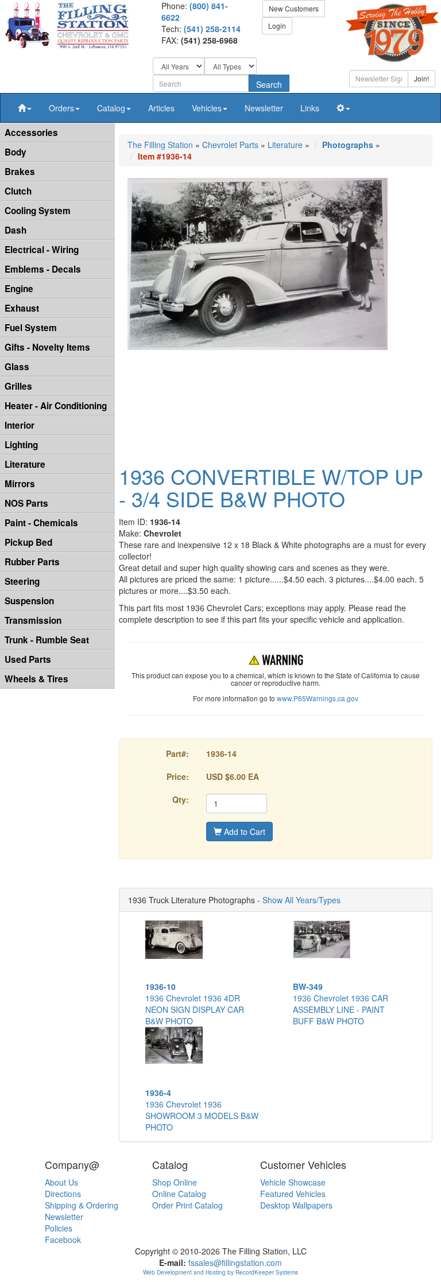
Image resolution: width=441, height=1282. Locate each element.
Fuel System (31, 327)
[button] (24, 108)
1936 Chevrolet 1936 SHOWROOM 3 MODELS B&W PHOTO (201, 1110)
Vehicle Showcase (293, 1182)
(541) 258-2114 (212, 28)
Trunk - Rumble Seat (47, 640)
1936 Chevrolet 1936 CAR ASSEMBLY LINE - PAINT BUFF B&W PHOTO (340, 1004)
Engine (19, 288)
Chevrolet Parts (230, 144)
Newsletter (264, 108)
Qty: (180, 799)
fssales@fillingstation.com (235, 1262)
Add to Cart (243, 831)
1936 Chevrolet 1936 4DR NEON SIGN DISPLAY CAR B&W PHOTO (194, 1004)
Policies (58, 1228)
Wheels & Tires (36, 679)
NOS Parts (26, 503)
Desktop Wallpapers (296, 1205)
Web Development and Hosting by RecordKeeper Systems (220, 1272)
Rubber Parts (32, 561)
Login (277, 25)
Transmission (33, 620)
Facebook (63, 1239)
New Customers (294, 8)
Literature (25, 464)
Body (15, 152)
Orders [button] (61, 108)
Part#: (177, 753)
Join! (421, 78)
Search (269, 84)
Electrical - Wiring (42, 249)
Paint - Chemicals (41, 522)
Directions (63, 1193)
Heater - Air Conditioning (56, 405)
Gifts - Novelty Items (47, 347)
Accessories (31, 132)
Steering (22, 581)
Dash (15, 230)
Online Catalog (179, 1193)
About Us (61, 1182)
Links (309, 108)
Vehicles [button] (207, 108)
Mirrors (20, 483)
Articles (161, 108)
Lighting (21, 444)
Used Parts (28, 659)
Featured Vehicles (293, 1193)
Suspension (29, 601)
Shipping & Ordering (81, 1205)
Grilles (18, 386)
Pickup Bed (28, 542)
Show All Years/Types (301, 900)
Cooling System (38, 210)
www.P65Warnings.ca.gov (317, 698)
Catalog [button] (111, 108)
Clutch (18, 191)
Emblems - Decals (43, 269)
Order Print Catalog (187, 1205)
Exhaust (22, 308)
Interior (19, 425)
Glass (17, 366)
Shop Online (174, 1182)
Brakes (20, 171)
